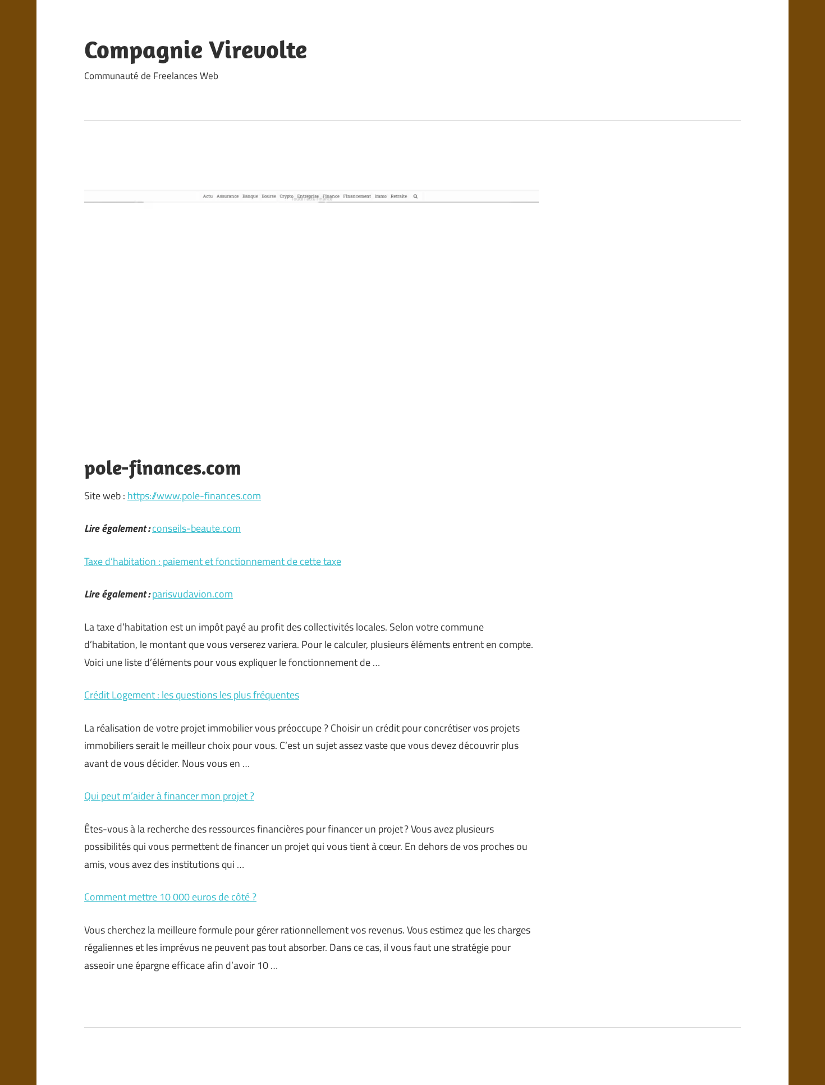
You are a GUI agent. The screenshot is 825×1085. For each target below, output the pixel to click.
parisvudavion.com (192, 593)
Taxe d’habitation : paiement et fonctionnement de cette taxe (212, 561)
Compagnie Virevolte (195, 49)
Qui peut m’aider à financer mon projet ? (169, 795)
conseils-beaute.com (196, 528)
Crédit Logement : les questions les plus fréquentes (191, 694)
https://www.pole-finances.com (194, 495)
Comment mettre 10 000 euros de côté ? (170, 896)
